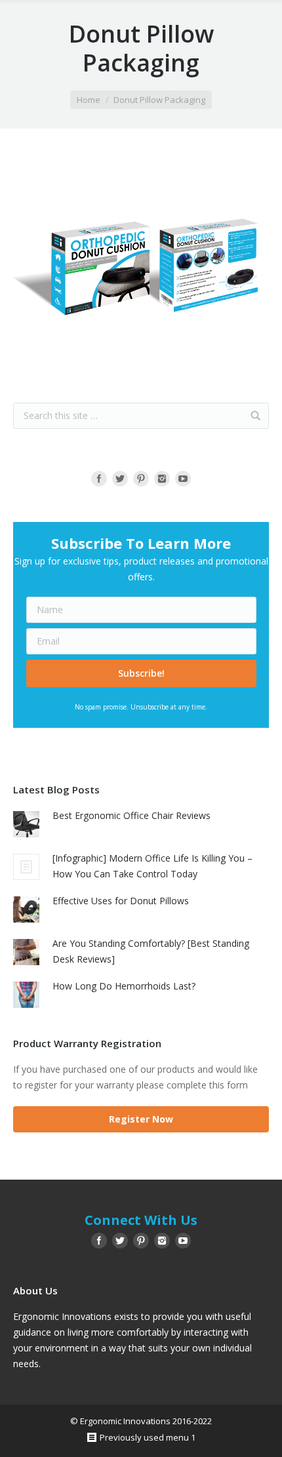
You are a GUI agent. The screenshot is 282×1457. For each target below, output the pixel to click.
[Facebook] (99, 479)
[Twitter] (120, 479)
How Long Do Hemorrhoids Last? (123, 986)
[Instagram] (162, 479)
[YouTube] (183, 479)
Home (88, 100)
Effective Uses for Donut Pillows (120, 900)
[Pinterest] (141, 479)
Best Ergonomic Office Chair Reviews (131, 815)
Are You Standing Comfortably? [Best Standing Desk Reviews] (150, 951)
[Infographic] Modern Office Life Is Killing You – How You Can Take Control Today (152, 866)
